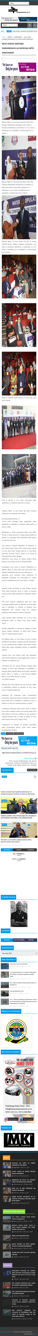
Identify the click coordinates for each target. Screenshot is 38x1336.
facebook (30, 850)
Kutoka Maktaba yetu (17, 991)
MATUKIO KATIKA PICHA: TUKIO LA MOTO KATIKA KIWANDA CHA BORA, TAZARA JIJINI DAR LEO (23, 1227)
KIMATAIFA (7, 1265)
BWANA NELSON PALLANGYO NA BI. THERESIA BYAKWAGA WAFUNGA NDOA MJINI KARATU (23, 1199)
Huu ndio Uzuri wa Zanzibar (19, 964)
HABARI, (26, 58)
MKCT (34, 1334)
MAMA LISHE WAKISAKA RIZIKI (20, 1236)
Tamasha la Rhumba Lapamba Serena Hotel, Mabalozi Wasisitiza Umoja (23, 1302)
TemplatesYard (19, 1329)
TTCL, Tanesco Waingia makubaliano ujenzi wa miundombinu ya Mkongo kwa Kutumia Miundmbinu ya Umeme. (23, 1001)
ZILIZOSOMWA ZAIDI (19, 940)
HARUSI (6, 1158)
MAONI (31, 940)
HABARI (9, 37)
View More (33, 770)
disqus (19, 850)
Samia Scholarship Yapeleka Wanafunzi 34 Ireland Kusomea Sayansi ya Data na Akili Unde (18, 793)
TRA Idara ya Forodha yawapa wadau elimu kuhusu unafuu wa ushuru (16, 841)
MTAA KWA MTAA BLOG (7, 1332)
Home (3, 37)
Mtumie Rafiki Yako (9, 748)
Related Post (7, 770)
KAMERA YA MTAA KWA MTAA (14, 1212)
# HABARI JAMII (18, 734)
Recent (7, 940)
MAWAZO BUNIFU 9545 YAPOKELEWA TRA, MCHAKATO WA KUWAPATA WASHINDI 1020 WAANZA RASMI (18, 817)
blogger (7, 850)
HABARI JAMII (18, 37)
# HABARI (9, 734)
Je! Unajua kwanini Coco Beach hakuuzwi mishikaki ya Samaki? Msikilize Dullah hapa (23, 974)
